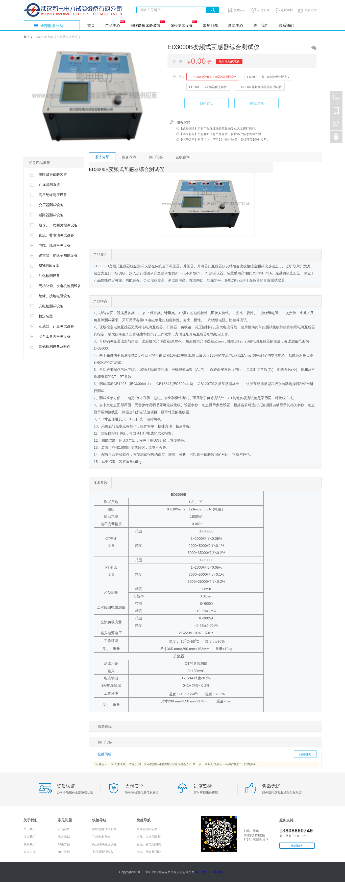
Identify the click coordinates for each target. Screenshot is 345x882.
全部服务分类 (51, 26)
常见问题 (210, 25)
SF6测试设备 (182, 25)
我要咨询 (305, 754)
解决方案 (64, 844)
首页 (91, 25)
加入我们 (29, 836)
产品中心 (112, 25)
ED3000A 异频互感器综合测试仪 (260, 87)
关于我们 (260, 25)
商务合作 (29, 851)
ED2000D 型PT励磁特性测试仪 (268, 77)
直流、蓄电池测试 (149, 844)
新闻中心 (235, 25)
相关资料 (64, 851)
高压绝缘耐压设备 (104, 844)
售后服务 (297, 846)
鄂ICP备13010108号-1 (210, 872)
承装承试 (64, 836)
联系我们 (286, 25)
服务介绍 (102, 157)
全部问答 (104, 754)
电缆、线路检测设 (149, 851)
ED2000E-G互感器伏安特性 (208, 87)
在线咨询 (257, 103)
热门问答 (156, 157)
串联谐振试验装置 (145, 25)
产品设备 (64, 829)
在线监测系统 (101, 836)
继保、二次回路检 (149, 836)
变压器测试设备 (102, 851)
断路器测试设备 (147, 829)
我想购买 (207, 103)
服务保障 (129, 157)
